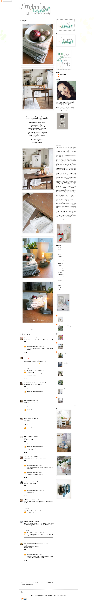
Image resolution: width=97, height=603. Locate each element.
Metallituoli (61, 191)
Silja (24, 337)
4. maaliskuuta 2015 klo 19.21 (37, 554)
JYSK (67, 174)
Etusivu (36, 582)
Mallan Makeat (58, 190)
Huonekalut (58, 165)
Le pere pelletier (71, 185)
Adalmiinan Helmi (59, 148)
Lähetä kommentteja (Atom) (28, 584)
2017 (59, 253)
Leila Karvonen (62, 186)
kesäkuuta (60, 269)
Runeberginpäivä (59, 203)
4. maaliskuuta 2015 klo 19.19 (37, 532)
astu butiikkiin (61, 154)
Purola (61, 200)
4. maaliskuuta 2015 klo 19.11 (37, 465)
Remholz (74, 200)
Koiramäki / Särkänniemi (61, 182)
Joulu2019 (60, 172)
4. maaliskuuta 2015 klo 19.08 (37, 409)
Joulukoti (74, 172)
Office (75, 195)
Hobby (71, 163)
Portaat (68, 199)
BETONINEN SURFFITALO (66, 344)
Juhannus (58, 174)
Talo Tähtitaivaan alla (62, 208)
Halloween (58, 161)
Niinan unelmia (61, 361)
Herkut (62, 163)
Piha (65, 198)
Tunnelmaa (58, 212)
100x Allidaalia (59, 147)
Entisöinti (69, 156)
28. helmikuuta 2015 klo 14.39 (31, 337)
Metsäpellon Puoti (59, 192)
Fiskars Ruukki (63, 159)
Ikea (65, 167)
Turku (75, 212)
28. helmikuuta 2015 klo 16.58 (32, 418)
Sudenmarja (74, 206)
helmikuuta (60, 276)
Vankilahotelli (73, 215)
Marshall (62, 190)
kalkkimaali (70, 176)
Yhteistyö (71, 218)
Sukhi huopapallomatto (64, 207)
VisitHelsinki (67, 217)
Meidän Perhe (73, 190)
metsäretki (64, 192)
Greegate (74, 159)
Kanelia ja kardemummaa (63, 352)
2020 (59, 247)
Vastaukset (27, 344)
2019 (59, 249)
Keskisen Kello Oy (59, 179)
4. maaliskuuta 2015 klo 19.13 (37, 490)
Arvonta (74, 151)
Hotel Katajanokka (66, 164)
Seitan (62, 204)
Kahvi (61, 176)
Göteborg (66, 160)
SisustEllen (26, 521)
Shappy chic (68, 204)
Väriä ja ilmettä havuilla (67, 353)
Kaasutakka (58, 176)
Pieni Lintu (60, 334)
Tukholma (74, 211)
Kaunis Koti (66, 177)
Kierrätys (74, 180)
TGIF (64, 371)
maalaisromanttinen (59, 189)
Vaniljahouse (69, 215)
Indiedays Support (62, 74)
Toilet (61, 211)
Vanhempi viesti (50, 582)
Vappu (57, 216)
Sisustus (34, 329)
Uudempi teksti (24, 582)
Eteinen (61, 158)
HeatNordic (68, 161)
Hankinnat (63, 161)
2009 (59, 289)
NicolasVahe (66, 195)
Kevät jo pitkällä (66, 389)
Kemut (74, 178)
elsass (59, 343)
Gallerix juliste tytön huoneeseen (67, 363)
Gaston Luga (69, 159)
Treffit (64, 211)
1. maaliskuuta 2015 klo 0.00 (33, 521)
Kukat (60, 183)
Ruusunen (71, 203)
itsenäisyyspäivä (58, 169)
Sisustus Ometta (58, 206)
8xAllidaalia (70, 147)
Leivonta (67, 186)
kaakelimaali (74, 174)
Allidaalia (61, 150)
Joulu (75, 169)
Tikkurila (57, 211)
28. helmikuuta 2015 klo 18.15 (33, 456)
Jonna (25, 418)
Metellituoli (66, 191)
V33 (66, 214)
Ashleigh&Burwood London (60, 152)
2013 (59, 282)
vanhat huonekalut (62, 215)
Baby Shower (73, 154)
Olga (57, 196)
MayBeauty (69, 190)
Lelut (70, 186)
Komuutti (70, 182)
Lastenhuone (64, 185)
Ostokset (58, 198)
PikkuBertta (60, 379)
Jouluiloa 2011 (65, 172)
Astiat (57, 154)
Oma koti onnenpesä (62, 388)
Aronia (64, 151)
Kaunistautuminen (72, 177)
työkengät (63, 214)
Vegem (64, 216)
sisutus (67, 206)
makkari (68, 189)
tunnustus (63, 212)
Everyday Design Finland (68, 157)
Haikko (74, 160)
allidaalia (28, 346)
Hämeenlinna (73, 165)
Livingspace (73, 187)
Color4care (74, 155)
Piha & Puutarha (69, 198)
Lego (75, 185)
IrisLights (71, 168)
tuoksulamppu (68, 212)
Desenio (63, 156)
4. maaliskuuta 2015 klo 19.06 (37, 370)
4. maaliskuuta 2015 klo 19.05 (37, 346)
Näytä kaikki (74, 405)
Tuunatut (58, 214)
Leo (72, 186)
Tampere (71, 208)
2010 (59, 287)
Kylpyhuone (64, 183)
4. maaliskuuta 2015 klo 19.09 (37, 446)
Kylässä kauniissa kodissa (71, 183)
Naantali (74, 194)
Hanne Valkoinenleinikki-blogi (30, 543)
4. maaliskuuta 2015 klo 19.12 (37, 472)
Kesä (64, 180)
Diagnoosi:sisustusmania (62, 325)
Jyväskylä (70, 174)
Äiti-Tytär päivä (63, 219)
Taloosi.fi (67, 208)
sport (69, 206)
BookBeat (66, 155)
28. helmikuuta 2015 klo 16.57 (32, 400)
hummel (74, 164)
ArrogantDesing (68, 151)
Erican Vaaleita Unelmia (62, 370)
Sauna (75, 203)
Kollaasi (67, 182)
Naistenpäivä (58, 195)
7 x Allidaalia (65, 147)
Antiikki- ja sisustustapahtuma (70, 150)
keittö (71, 178)
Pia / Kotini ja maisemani (28, 382)
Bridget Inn (70, 155)
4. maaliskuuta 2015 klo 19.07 (37, 391)
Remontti (58, 202)
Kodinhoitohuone (65, 181)
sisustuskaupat (64, 206)
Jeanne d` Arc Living (68, 169)
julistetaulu (61, 174)
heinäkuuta (60, 267)
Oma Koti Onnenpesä (67, 196)
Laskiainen (60, 185)
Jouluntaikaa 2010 (72, 173)
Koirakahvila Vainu (72, 181)
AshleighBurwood (68, 152)
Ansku (25, 481)
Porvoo (71, 199)
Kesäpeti (70, 179)
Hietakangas (67, 163)
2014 (59, 280)
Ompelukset (73, 196)
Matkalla (65, 190)
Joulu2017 (70, 170)
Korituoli (57, 183)
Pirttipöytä (61, 199)
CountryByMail (58, 156)
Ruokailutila (67, 203)
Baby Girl (69, 154)
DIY (66, 156)
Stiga (71, 206)
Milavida (68, 192)
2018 (59, 251)
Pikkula (57, 199)
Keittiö (26, 329)
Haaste (69, 160)
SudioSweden (58, 207)
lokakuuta (59, 261)
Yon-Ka (74, 217)
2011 (59, 285)
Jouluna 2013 (65, 173)
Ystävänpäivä (58, 219)
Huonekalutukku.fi (64, 165)
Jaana (25, 400)
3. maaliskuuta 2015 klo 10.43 (42, 543)
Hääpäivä (62, 167)
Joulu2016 (66, 170)
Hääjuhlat (57, 167)
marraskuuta (60, 260)
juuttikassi (65, 174)
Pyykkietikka (65, 200)
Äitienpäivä (69, 219)
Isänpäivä (74, 168)
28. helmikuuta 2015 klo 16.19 (40, 382)
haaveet (72, 160)
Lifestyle (64, 187)
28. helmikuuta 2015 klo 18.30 (32, 481)
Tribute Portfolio (68, 211)
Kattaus (62, 177)
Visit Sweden (63, 217)
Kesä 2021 (65, 380)
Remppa (61, 202)
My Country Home (63, 194)
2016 (59, 254)
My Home (70, 194)
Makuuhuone (73, 189)
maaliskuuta (60, 274)
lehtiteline (58, 186)
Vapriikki (61, 216)
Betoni (60, 155)
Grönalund (63, 160)
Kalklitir (74, 176)
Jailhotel (62, 169)
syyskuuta (59, 263)
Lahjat (57, 185)
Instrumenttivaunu (67, 168)
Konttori (74, 182)
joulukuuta (60, 258)
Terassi (70, 210)
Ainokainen (65, 148)
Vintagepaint (58, 217)
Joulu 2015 (58, 170)
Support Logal (73, 207)
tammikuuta (60, 277)
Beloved (57, 155)
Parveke (62, 198)
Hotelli (71, 164)
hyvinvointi (69, 165)
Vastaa (25, 341)
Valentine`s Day (70, 214)
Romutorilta (68, 202)
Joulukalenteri (70, 172)
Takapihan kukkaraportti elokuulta (67, 326)
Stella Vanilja (60, 316)
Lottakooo (25, 456)
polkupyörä (65, 199)
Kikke (25, 357)
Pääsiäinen (70, 200)
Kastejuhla (58, 177)
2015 (59, 256)
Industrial (62, 168)
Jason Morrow (53, 595)
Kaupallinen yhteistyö (60, 178)
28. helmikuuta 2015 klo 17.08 (32, 436)
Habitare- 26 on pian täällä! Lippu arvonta (68, 317)
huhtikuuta (60, 272)
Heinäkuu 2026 (66, 335)
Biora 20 (63, 155)
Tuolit (72, 212)
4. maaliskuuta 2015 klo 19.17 (37, 510)
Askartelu (74, 152)
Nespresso (62, 195)
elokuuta (59, 265)
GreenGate (58, 160)
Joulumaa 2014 (59, 173)
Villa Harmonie (73, 216)
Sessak (64, 204)
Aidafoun (25, 499)
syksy (57, 208)
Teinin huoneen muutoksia (68, 398)
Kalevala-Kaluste (65, 176)
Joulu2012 (62, 170)
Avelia (66, 154)
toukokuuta (60, 270)
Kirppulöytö (30, 329)
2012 (59, 283)
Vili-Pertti (68, 216)
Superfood (69, 207)
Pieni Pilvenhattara (61, 397)
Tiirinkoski (74, 210)
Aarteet (74, 147)
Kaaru (25, 436)
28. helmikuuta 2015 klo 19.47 (33, 499)
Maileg (64, 189)
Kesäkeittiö (67, 179)
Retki (64, 202)
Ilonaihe (69, 167)
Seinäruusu (58, 205)
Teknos (66, 210)
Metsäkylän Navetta (72, 191)
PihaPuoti (74, 198)
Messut (57, 191)
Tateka (63, 210)
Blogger (64, 595)
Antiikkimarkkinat (59, 151)
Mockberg (72, 192)
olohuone (61, 196)
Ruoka (63, 203)
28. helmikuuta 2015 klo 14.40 (32, 357)
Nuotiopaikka (71, 195)
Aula (64, 154)
